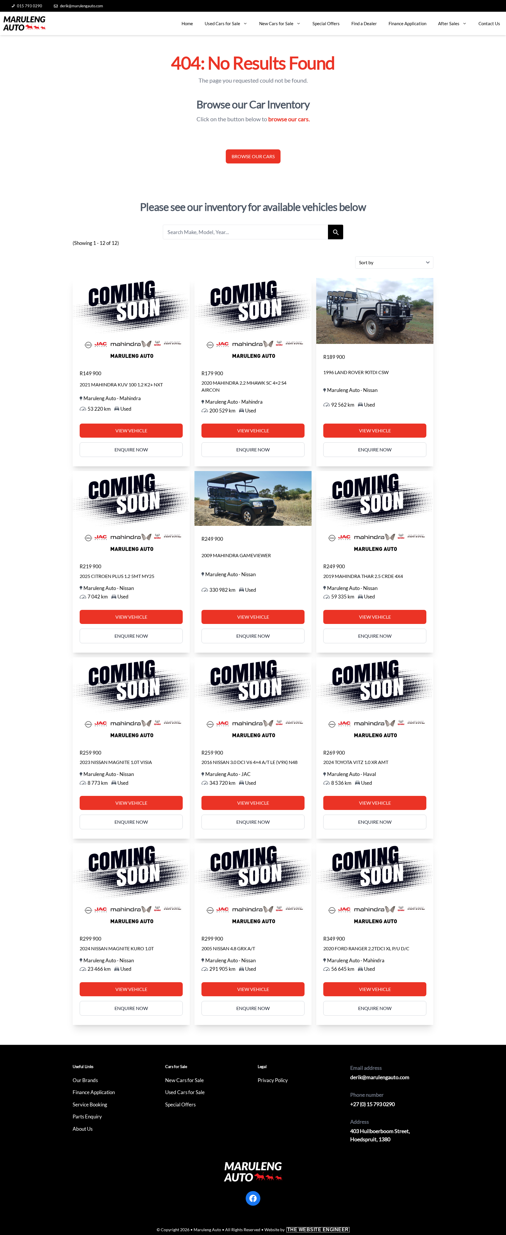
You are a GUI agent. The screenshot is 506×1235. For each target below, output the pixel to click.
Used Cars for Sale (222, 23)
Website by (306, 1229)
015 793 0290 (29, 6)
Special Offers (326, 23)
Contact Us (489, 23)
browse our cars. (289, 118)
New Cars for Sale (276, 23)
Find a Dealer (364, 23)
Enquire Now (131, 449)
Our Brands (85, 1080)
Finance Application (407, 23)
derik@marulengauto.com (81, 6)
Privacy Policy (273, 1080)
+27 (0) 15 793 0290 (372, 1104)
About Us (83, 1129)
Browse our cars (253, 156)
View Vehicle (131, 430)
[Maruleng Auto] (24, 23)
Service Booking (90, 1104)
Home (187, 23)
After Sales (448, 23)
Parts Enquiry (87, 1116)
